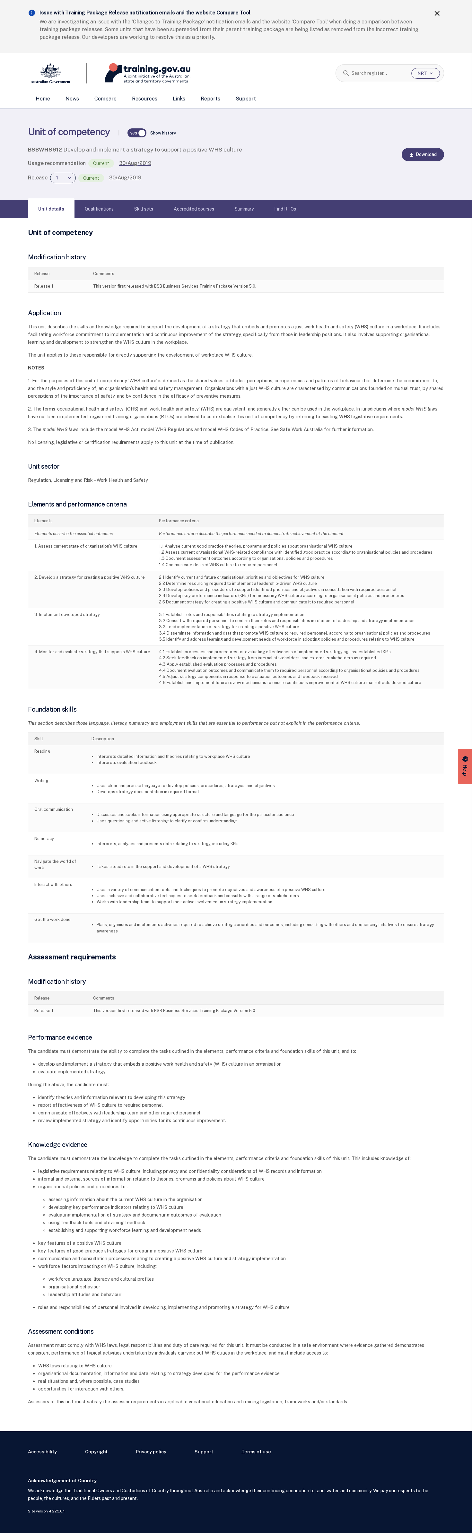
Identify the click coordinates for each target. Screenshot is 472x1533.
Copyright (96, 1451)
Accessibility (42, 1451)
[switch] (137, 132)
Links (179, 99)
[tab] (51, 209)
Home (43, 99)
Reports (210, 99)
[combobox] (379, 73)
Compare (105, 99)
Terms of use (256, 1451)
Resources (144, 99)
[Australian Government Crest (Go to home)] (57, 73)
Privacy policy (151, 1451)
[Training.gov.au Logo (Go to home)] (138, 73)
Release (38, 178)
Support (246, 99)
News (72, 99)
